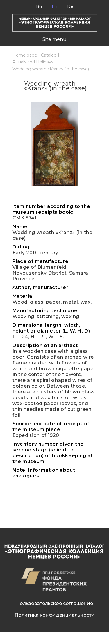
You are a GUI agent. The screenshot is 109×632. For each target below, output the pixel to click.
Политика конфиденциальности (55, 615)
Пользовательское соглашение (54, 603)
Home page (24, 55)
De (70, 6)
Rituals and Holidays (32, 62)
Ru (39, 6)
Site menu (54, 39)
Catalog (49, 55)
